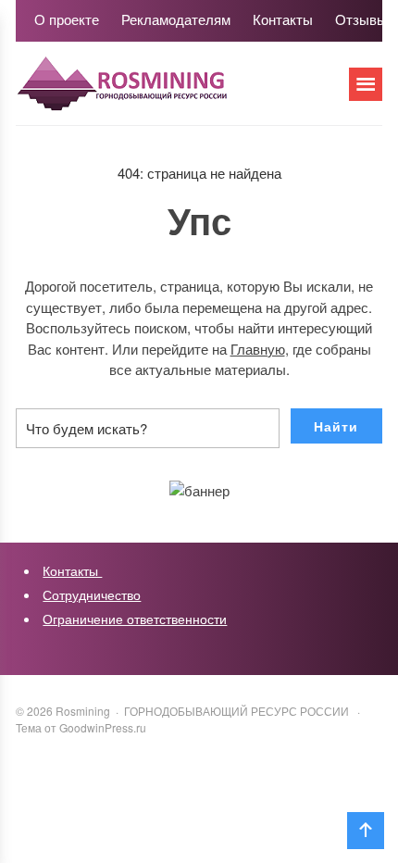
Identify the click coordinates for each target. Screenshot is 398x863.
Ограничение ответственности (135, 618)
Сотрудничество (92, 594)
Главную (257, 348)
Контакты (72, 570)
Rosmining (154, 93)
